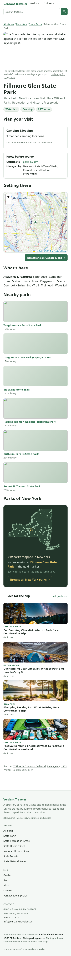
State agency (53, 766)
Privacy (7, 949)
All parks (8, 830)
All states (8, 24)
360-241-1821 (11, 917)
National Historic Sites (16, 851)
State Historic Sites (14, 846)
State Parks (35, 24)
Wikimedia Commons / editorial (29, 766)
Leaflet (38, 250)
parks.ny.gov (30, 161)
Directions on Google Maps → (46, 257)
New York (21, 24)
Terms (15, 949)
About (6, 885)
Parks (33, 3)
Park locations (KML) (15, 895)
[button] (35, 222)
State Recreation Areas (16, 840)
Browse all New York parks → (30, 579)
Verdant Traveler (15, 4)
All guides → (60, 596)
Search (7, 880)
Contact (7, 890)
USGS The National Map (55, 250)
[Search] (64, 11)
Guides (48, 3)
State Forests (10, 856)
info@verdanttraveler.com (18, 921)
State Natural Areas (14, 861)
